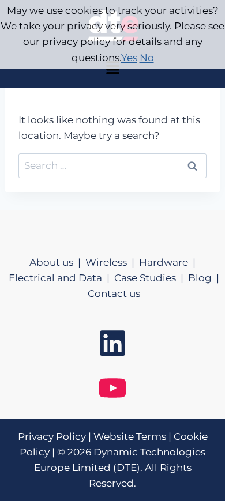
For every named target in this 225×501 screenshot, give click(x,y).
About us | (57, 262)
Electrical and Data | (61, 278)
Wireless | (112, 262)
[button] (112, 69)
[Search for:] (112, 165)
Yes (129, 57)
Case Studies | (151, 278)
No (147, 57)
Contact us (114, 293)
